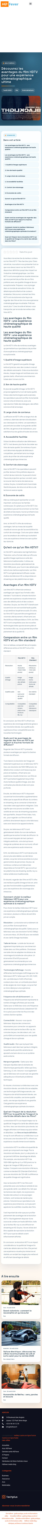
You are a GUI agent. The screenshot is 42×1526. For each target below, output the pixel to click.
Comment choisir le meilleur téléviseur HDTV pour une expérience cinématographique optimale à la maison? (20, 229)
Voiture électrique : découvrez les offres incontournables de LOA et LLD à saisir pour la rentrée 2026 (19, 1353)
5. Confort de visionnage (14, 187)
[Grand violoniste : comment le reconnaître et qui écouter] (21, 1293)
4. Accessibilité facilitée (14, 182)
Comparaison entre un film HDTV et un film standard (20, 211)
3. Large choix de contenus (15, 176)
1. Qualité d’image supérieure (16, 165)
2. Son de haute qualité (13, 170)
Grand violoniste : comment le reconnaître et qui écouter (17, 1311)
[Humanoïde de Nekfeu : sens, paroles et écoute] (21, 1376)
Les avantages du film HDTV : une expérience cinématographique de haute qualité (20, 147)
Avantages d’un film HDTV (14, 204)
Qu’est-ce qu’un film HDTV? (15, 199)
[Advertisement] (21, 30)
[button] (30, 3)
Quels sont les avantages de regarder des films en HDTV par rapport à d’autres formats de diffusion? (20, 220)
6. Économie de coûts (13, 193)
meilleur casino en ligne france (25, 1435)
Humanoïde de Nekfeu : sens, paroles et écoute (20, 1395)
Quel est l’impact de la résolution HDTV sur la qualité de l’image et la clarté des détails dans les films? (21, 239)
